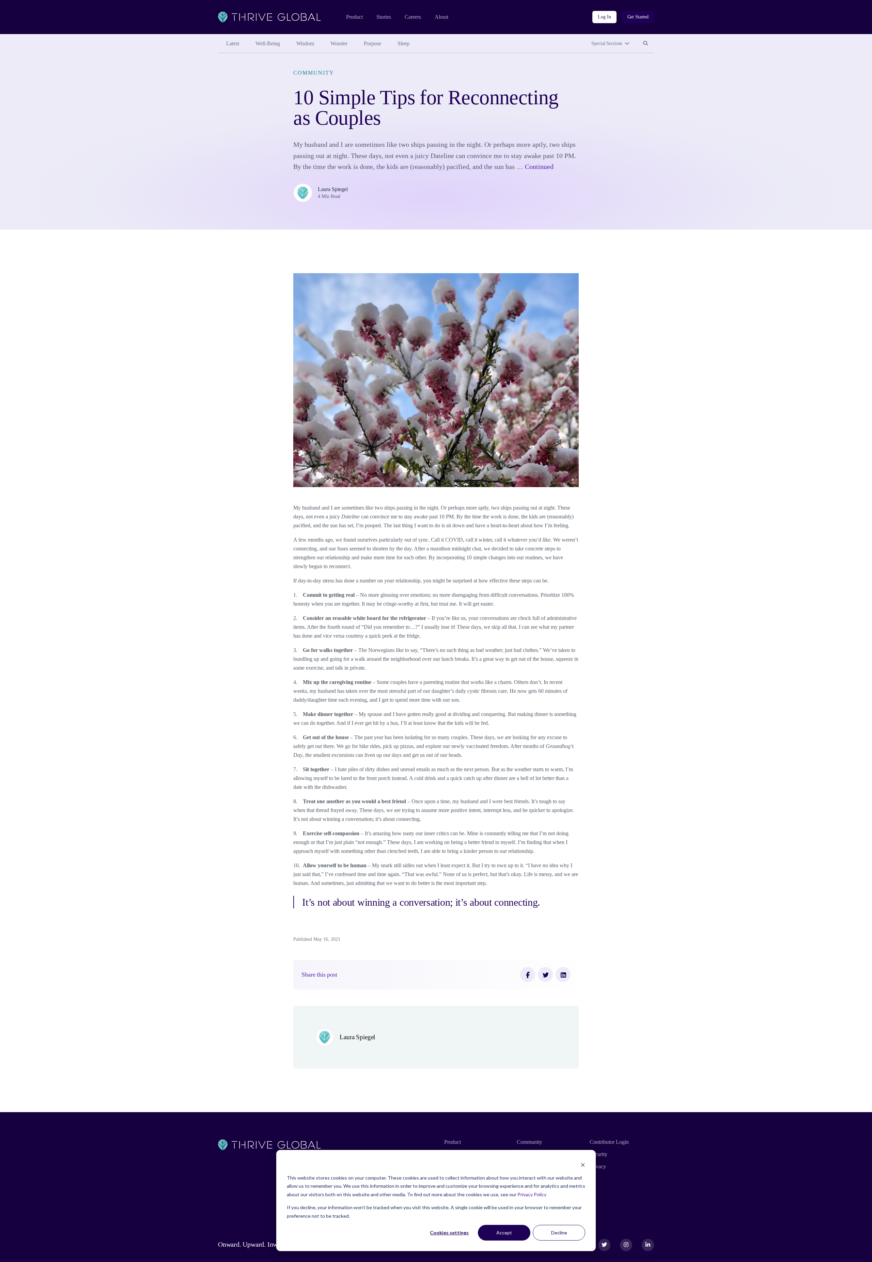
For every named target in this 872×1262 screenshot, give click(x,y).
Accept (504, 1232)
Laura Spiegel (333, 189)
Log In (604, 16)
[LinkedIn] (563, 974)
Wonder (338, 43)
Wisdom (305, 43)
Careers (413, 17)
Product (354, 17)
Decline (559, 1232)
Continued (539, 166)
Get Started (638, 16)
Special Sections (606, 43)
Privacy (598, 1166)
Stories (383, 17)
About (441, 17)
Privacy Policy (531, 1194)
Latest (232, 43)
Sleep (403, 43)
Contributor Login (609, 1142)
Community (313, 73)
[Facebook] (527, 974)
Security (598, 1154)
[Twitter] (545, 974)
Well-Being (267, 43)
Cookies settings (449, 1232)
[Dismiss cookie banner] (582, 1164)
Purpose (372, 43)
